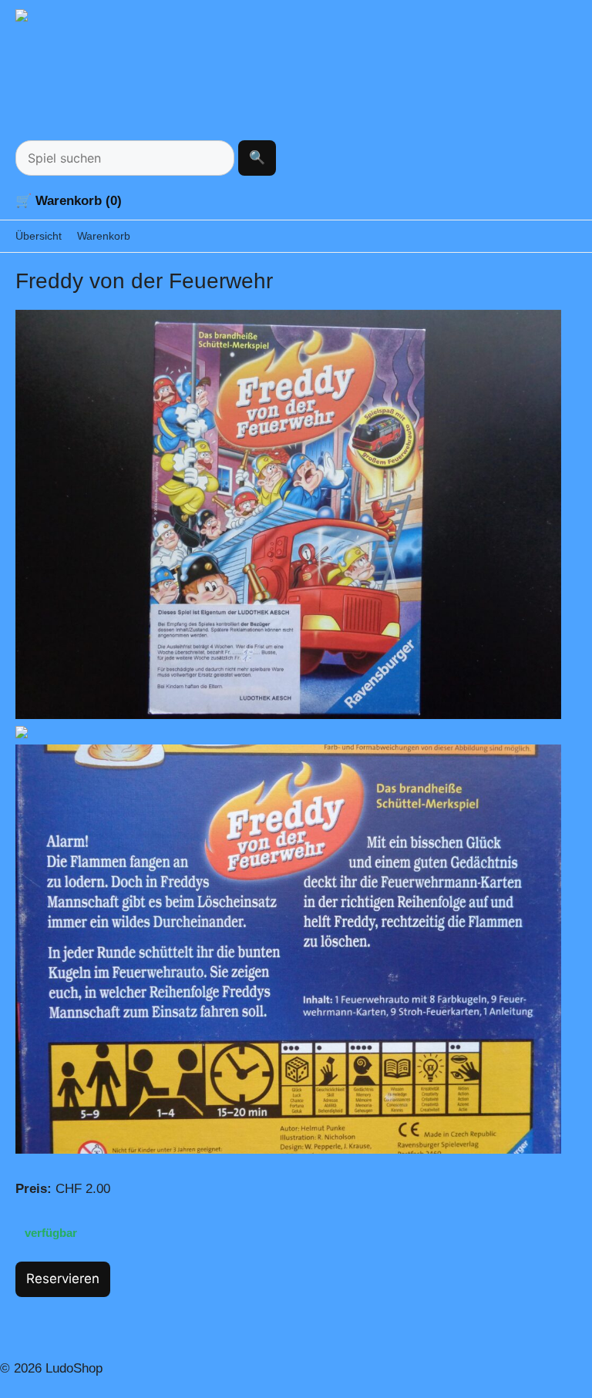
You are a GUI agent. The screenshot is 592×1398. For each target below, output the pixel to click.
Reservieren (62, 1278)
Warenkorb (103, 236)
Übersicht (38, 236)
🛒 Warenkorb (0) (68, 200)
